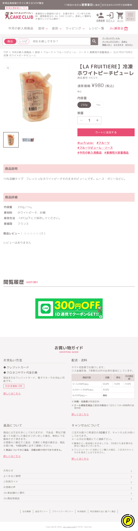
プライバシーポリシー (62, 511)
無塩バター (107, 45)
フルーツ (48, 52)
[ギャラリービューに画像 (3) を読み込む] (27, 139)
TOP (5, 52)
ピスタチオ (119, 45)
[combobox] (50, 41)
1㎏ (99, 105)
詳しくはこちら (12, 393)
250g (84, 104)
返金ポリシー (41, 511)
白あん (124, 41)
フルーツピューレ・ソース (71, 52)
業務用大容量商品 (99, 52)
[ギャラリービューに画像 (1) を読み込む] (11, 139)
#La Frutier (85, 143)
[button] (130, 16)
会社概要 (26, 511)
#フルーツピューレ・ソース (95, 148)
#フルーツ (103, 143)
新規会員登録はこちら (16, 8)
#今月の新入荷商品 (89, 152)
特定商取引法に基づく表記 (103, 511)
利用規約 (81, 511)
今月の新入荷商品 (21, 52)
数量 (80, 113)
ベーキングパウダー (111, 41)
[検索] (94, 41)
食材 (37, 52)
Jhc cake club (69, 527)
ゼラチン (129, 45)
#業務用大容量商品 (116, 152)
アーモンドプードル (111, 38)
